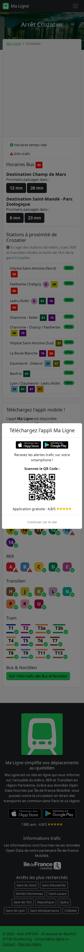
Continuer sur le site (42, 522)
